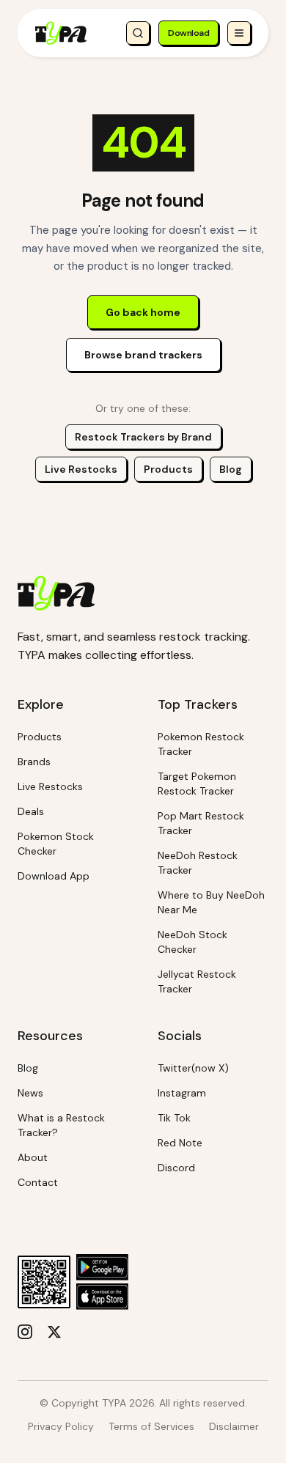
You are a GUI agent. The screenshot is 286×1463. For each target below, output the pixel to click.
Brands (34, 761)
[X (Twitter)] (54, 1331)
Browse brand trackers (143, 354)
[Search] (138, 33)
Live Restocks (81, 469)
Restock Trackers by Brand (143, 436)
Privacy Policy (61, 1426)
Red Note (180, 1142)
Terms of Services (151, 1426)
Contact (38, 1182)
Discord (176, 1167)
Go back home (143, 312)
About (33, 1157)
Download (188, 33)
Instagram (182, 1092)
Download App (53, 875)
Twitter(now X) (193, 1068)
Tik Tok (174, 1117)
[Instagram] (25, 1331)
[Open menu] (239, 33)
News (30, 1092)
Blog (230, 469)
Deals (31, 811)
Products (168, 469)
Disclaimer (234, 1426)
